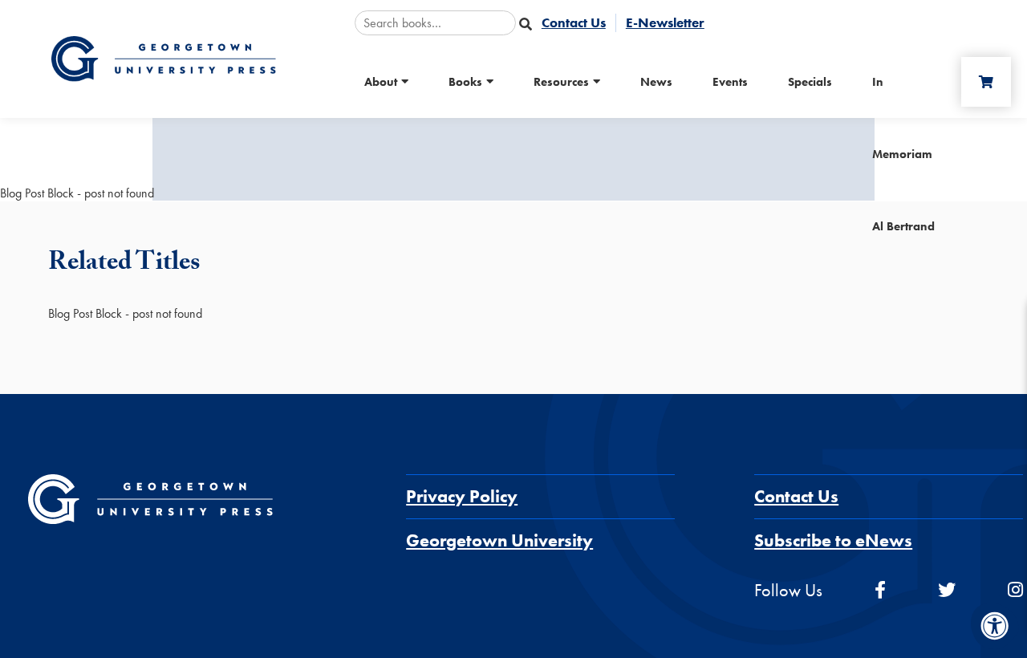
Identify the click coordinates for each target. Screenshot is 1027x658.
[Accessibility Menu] (995, 626)
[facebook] (880, 590)
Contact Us (796, 496)
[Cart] (986, 82)
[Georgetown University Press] (163, 57)
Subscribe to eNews (833, 540)
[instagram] (1015, 590)
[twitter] (947, 590)
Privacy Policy (462, 496)
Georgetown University (499, 540)
